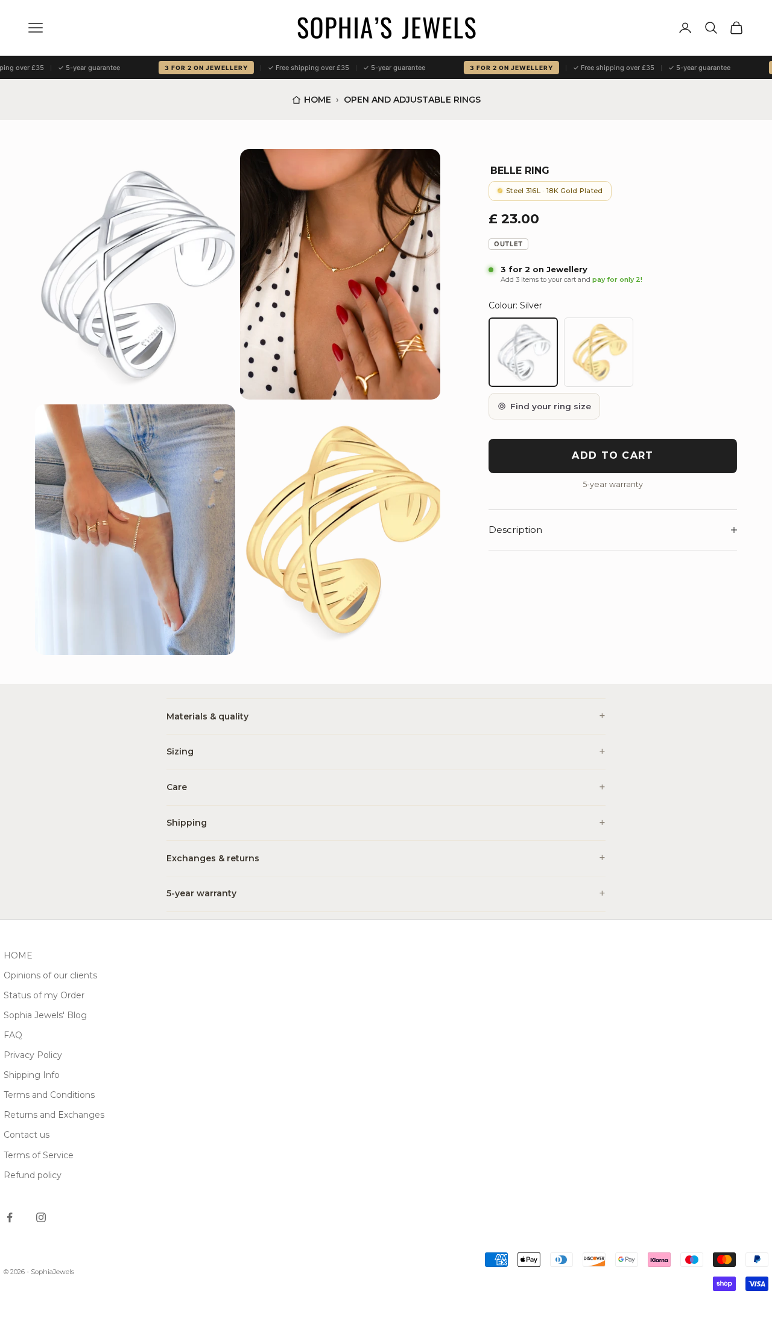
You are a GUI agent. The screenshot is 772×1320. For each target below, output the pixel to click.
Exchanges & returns (212, 858)
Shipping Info (32, 1075)
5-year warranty (201, 893)
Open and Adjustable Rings (412, 99)
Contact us (26, 1134)
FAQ (13, 1035)
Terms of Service (39, 1155)
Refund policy (33, 1175)
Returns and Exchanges (54, 1114)
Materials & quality (207, 716)
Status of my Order (44, 995)
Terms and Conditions (49, 1094)
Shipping (186, 822)
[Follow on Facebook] (10, 1217)
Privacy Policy (33, 1055)
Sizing (180, 751)
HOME (18, 955)
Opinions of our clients (50, 975)
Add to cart (612, 455)
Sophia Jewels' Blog (45, 1015)
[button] (135, 274)
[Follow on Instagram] (41, 1217)
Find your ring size (550, 406)
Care (176, 787)
